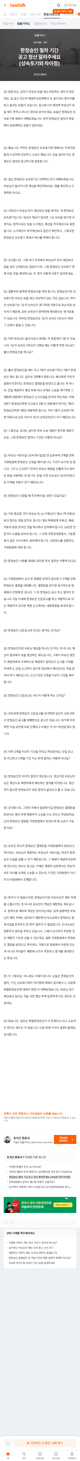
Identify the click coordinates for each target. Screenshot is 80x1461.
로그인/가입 (70, 5)
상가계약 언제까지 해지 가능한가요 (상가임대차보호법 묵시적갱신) (43, 1186)
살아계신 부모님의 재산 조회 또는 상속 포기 (31, 1247)
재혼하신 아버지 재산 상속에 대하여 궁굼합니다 (33, 1252)
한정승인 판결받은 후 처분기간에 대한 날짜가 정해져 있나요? (40, 1257)
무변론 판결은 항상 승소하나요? (25, 1166)
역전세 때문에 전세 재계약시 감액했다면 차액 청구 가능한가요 (40, 1171)
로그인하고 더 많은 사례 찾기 (45, 1443)
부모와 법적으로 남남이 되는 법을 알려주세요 (32, 1262)
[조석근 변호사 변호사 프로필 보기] (7, 1139)
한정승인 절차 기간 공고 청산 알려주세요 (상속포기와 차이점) (40, 1176)
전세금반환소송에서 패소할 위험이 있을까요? (32, 1181)
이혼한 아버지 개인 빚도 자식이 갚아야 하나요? (33, 1242)
